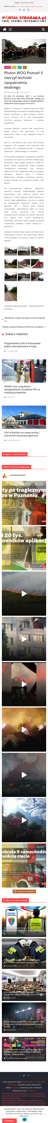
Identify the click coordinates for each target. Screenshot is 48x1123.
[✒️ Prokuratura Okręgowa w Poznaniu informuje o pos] (24, 503)
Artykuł (7, 67)
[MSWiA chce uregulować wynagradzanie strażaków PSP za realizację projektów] (24, 361)
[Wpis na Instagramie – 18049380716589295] (24, 865)
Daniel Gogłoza (11, 92)
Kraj (14, 67)
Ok (25, 1119)
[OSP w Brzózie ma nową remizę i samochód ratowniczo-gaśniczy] (24, 407)
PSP (25, 67)
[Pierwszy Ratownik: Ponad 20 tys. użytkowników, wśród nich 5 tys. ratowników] (24, 921)
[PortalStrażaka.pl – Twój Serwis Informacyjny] (4, 29)
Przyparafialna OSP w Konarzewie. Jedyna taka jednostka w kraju (22, 345)
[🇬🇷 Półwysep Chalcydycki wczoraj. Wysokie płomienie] (24, 775)
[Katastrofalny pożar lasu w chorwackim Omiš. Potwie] (24, 729)
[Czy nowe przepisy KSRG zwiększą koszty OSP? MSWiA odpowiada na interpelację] (24, 953)
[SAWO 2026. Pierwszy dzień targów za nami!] (24, 1038)
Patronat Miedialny (24, 1050)
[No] (45, 1114)
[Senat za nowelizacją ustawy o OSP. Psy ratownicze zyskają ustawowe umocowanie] (24, 985)
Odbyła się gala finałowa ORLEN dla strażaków (22, 327)
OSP (20, 67)
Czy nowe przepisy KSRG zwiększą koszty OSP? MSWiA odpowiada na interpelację (22, 961)
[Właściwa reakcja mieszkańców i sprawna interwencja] (24, 820)
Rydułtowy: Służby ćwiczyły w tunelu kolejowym (25, 320)
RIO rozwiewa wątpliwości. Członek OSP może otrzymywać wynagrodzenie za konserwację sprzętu (24, 1024)
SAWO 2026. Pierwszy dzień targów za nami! (23, 1054)
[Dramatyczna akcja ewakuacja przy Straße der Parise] (24, 639)
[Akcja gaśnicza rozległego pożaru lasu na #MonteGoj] (24, 684)
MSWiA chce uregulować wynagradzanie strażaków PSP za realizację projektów (22, 389)
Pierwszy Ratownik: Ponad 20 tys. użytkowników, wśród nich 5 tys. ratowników (23, 929)
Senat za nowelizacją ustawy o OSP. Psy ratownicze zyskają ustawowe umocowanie (23, 993)
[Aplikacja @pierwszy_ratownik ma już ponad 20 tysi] (24, 548)
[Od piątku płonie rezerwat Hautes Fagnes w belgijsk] (24, 594)
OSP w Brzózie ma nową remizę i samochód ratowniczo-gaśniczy (21, 434)
